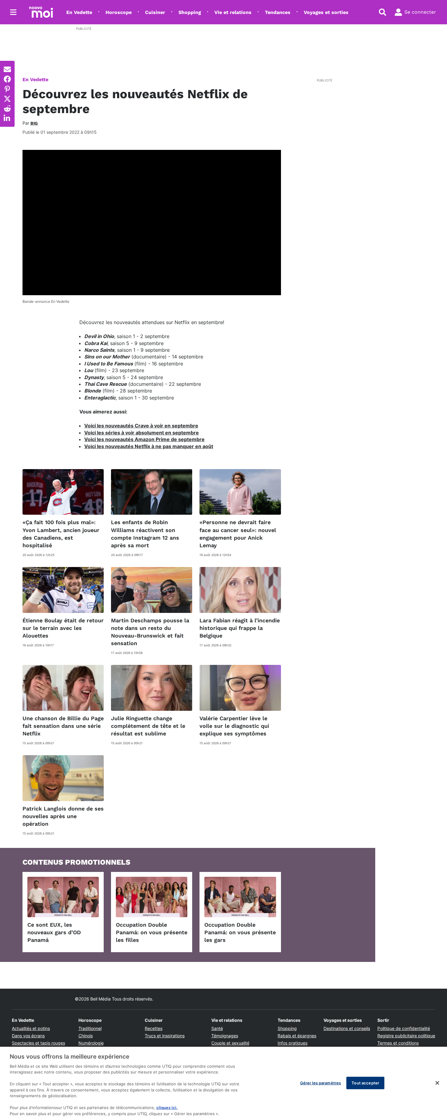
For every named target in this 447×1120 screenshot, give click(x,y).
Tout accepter (365, 1082)
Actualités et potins (31, 1028)
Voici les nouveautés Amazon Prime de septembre (144, 439)
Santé (217, 1028)
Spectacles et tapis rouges (38, 1043)
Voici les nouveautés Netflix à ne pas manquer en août (148, 446)
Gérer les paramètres (320, 1082)
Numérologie (91, 1043)
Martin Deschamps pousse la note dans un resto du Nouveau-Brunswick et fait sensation (150, 632)
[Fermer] (437, 1083)
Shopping (189, 12)
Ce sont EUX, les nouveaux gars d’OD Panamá (54, 932)
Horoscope (119, 12)
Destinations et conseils (347, 1028)
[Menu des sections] (13, 12)
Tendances (277, 12)
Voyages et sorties (326, 12)
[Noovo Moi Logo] (41, 12)
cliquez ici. (167, 1107)
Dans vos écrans (28, 1035)
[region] (223, 1083)
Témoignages (224, 1035)
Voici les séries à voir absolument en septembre (141, 433)
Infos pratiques (292, 1043)
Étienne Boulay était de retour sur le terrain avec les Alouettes (63, 628)
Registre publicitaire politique (406, 1035)
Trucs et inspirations (165, 1035)
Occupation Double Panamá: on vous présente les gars (240, 932)
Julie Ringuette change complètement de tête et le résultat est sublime (148, 726)
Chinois (85, 1035)
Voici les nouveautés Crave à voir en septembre (141, 426)
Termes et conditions (398, 1043)
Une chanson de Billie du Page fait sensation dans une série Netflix (63, 726)
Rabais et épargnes (297, 1035)
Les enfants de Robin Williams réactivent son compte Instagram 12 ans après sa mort (145, 533)
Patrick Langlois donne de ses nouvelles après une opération (63, 816)
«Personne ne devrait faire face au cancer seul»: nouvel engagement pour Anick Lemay (237, 533)
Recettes (153, 1028)
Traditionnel (90, 1028)
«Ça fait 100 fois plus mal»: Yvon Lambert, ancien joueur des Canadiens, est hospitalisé (61, 533)
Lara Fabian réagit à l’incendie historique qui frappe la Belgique (239, 628)
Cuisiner (155, 12)
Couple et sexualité (230, 1043)
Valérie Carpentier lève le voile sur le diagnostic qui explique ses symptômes (234, 726)
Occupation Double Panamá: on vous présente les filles (151, 932)
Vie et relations (232, 12)
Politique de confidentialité (403, 1028)
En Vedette (79, 12)
